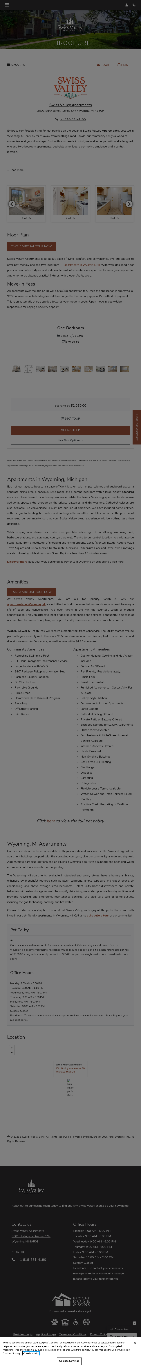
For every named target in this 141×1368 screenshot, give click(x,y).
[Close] (135, 1343)
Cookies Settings (69, 1361)
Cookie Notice (31, 1353)
